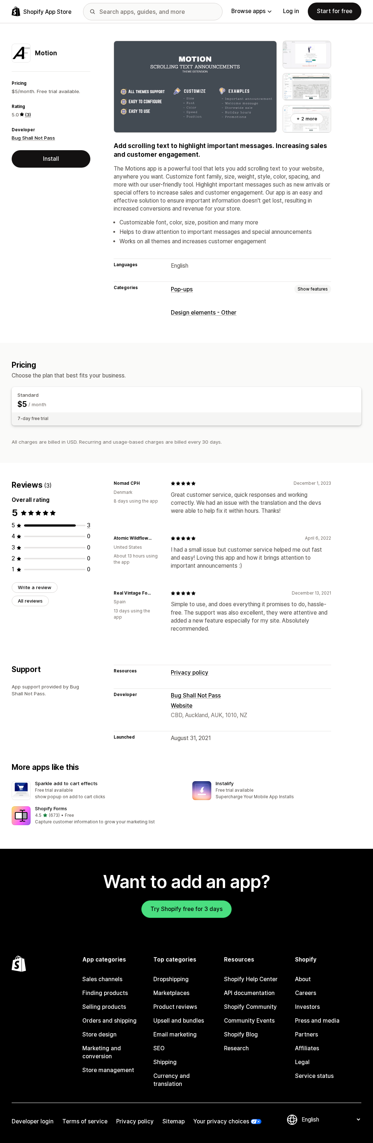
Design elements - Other (203, 312)
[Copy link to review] (144, 483)
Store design (99, 1034)
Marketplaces (171, 993)
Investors (307, 1006)
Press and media (317, 1020)
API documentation (249, 993)
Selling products (104, 1006)
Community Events (249, 1020)
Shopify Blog (241, 1034)
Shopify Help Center (251, 979)
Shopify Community (250, 1006)
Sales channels (102, 979)
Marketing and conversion (101, 1052)
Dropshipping (171, 979)
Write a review (34, 587)
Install (51, 158)
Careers (305, 993)
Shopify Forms (51, 808)
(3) (28, 114)
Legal (302, 1062)
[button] (96, 790)
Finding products (105, 993)
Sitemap (173, 1121)
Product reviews (175, 1006)
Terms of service (84, 1121)
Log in (291, 11)
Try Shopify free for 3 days (186, 909)
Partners (306, 1034)
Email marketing (175, 1034)
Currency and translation (171, 1079)
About (303, 979)
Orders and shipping (109, 1020)
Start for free (334, 11)
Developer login (33, 1121)
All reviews (30, 601)
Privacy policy (189, 672)
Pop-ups (182, 289)
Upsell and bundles (178, 1020)
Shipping (165, 1062)
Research (236, 1048)
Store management (108, 1070)
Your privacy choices (221, 1121)
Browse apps (248, 11)
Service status (314, 1075)
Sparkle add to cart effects (66, 783)
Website (181, 705)
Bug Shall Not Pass (33, 138)
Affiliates (307, 1048)
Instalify (224, 783)
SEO (159, 1048)
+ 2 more (307, 118)
